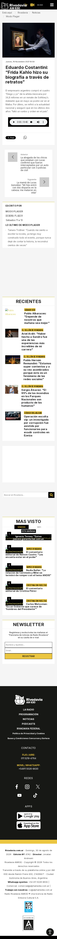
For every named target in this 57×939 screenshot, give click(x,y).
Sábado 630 (30, 309)
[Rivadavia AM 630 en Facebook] (17, 786)
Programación (28, 714)
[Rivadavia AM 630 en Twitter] (38, 786)
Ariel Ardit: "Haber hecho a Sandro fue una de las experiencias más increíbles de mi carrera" (34, 341)
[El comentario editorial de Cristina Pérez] (14, 587)
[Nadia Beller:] (14, 569)
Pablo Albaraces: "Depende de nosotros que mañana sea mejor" (37, 318)
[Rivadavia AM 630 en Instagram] (27, 786)
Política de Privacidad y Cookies (29, 733)
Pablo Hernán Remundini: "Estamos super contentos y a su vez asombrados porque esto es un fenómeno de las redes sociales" (37, 370)
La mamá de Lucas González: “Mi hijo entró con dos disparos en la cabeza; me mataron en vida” (23, 187)
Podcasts (28, 723)
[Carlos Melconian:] (14, 602)
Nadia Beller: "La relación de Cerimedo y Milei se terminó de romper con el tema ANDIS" (28, 573)
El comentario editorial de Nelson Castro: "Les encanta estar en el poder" (24, 554)
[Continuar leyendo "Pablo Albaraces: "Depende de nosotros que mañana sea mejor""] (13, 312)
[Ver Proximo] (44, 182)
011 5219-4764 (28, 758)
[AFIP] (28, 906)
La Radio (28, 709)
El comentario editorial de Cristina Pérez (24, 589)
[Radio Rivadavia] (28, 699)
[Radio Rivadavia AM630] (13, 6)
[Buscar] (51, 495)
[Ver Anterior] (12, 157)
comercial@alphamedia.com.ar (33, 886)
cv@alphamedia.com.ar (40, 890)
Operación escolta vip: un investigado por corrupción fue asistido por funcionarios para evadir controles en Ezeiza (37, 426)
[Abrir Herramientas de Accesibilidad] (50, 932)
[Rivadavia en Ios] (28, 825)
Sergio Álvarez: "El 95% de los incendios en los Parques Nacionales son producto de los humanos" (35, 397)
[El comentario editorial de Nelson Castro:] (14, 550)
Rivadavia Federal (28, 728)
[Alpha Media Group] (28, 923)
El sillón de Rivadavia (32, 329)
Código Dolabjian (33, 412)
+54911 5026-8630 (28, 768)
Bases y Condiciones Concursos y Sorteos (29, 738)
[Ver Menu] (52, 4)
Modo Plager (14, 211)
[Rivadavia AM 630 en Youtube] (19, 795)
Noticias (28, 719)
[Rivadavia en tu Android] (28, 816)
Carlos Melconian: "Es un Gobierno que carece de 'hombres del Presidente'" (27, 606)
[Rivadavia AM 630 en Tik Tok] (35, 795)
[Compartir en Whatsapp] (25, 137)
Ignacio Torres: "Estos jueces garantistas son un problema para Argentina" (28, 539)
